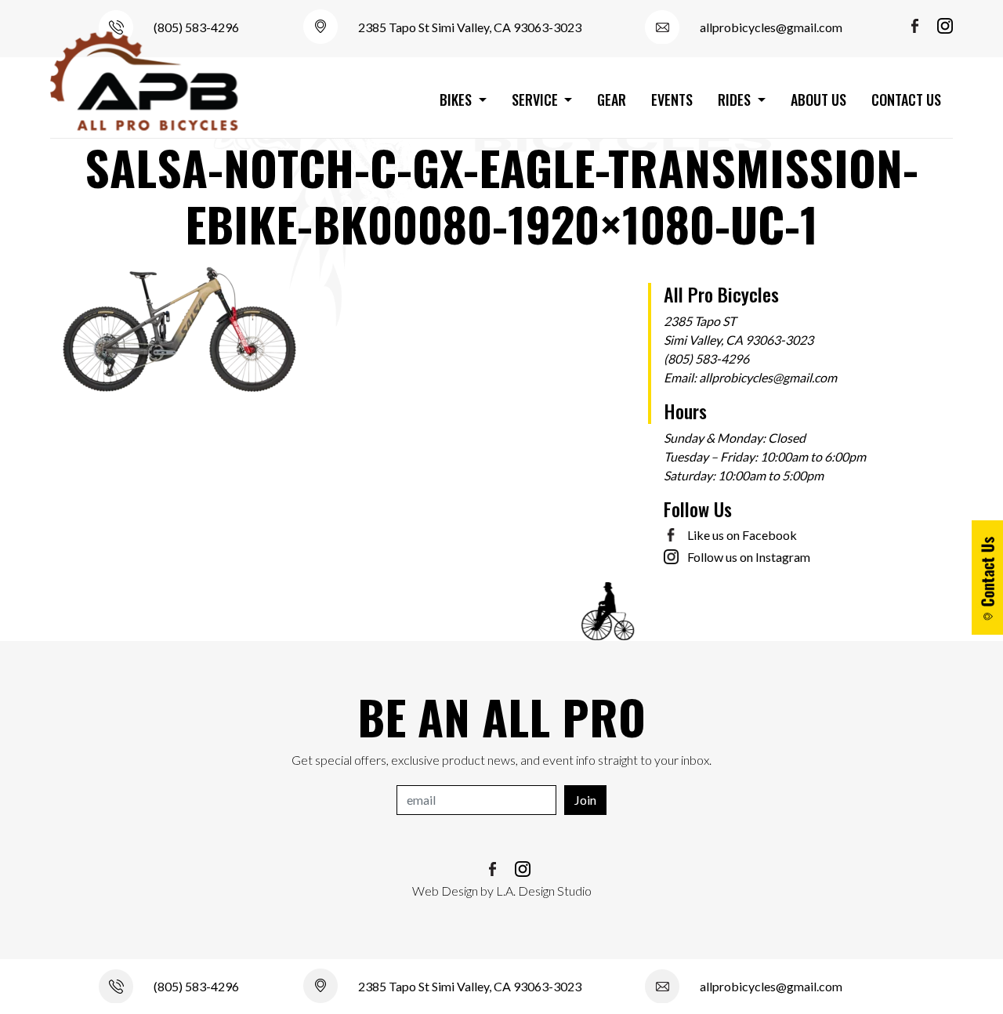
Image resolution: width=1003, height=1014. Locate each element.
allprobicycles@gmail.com (771, 27)
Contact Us (906, 99)
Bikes (457, 99)
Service (536, 99)
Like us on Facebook (742, 534)
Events (672, 99)
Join (585, 799)
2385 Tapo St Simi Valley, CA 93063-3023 (469, 27)
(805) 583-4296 (196, 27)
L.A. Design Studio (544, 890)
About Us (818, 99)
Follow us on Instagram (748, 556)
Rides (736, 99)
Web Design (445, 890)
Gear (611, 99)
